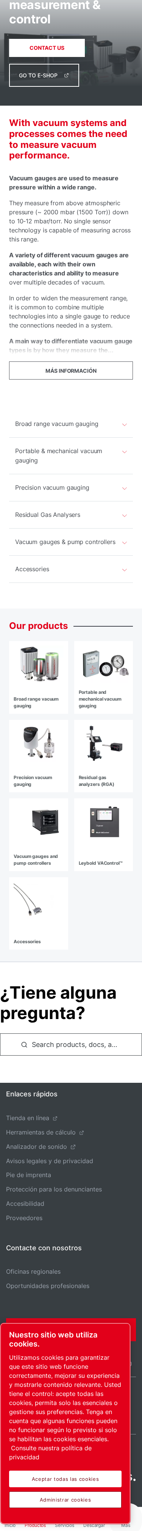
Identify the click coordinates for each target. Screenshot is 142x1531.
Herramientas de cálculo (41, 1132)
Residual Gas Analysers (47, 514)
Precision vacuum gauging (52, 487)
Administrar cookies (65, 1500)
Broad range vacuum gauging (56, 423)
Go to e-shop (38, 75)
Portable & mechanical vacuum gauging (58, 455)
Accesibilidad (25, 1203)
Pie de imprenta (28, 1175)
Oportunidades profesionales (47, 1286)
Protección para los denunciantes (54, 1189)
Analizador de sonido (36, 1146)
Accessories (32, 569)
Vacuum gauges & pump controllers (65, 542)
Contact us (47, 48)
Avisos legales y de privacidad (49, 1161)
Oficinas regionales (33, 1271)
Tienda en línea (27, 1118)
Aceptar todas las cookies (65, 1479)
